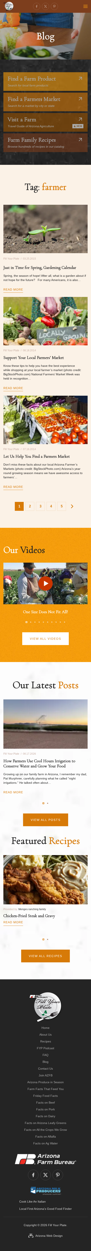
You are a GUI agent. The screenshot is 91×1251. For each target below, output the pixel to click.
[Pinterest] (54, 6)
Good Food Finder (59, 1208)
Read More (13, 289)
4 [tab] (39, 622)
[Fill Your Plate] (8, 6)
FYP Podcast (45, 1048)
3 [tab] (34, 622)
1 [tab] (26, 622)
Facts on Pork (45, 1109)
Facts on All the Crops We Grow (45, 1129)
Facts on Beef (45, 1102)
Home (45, 1027)
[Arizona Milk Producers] (45, 1190)
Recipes (45, 1041)
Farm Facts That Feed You (46, 1089)
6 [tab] (47, 622)
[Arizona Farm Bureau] (45, 1159)
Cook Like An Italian (32, 1201)
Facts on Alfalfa (45, 1136)
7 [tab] (51, 622)
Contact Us (45, 1068)
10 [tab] (64, 622)
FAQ (45, 1055)
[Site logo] (45, 1007)
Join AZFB (45, 1075)
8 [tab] (56, 622)
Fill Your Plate (57, 1225)
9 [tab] (60, 622)
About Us (45, 1034)
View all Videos (45, 638)
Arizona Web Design (49, 1235)
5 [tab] (43, 622)
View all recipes (45, 956)
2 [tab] (30, 622)
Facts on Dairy (45, 1116)
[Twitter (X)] (45, 6)
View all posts (46, 820)
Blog (45, 1061)
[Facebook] (36, 6)
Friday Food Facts (45, 1095)
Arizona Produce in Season (45, 1082)
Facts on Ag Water (45, 1143)
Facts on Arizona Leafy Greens (45, 1123)
